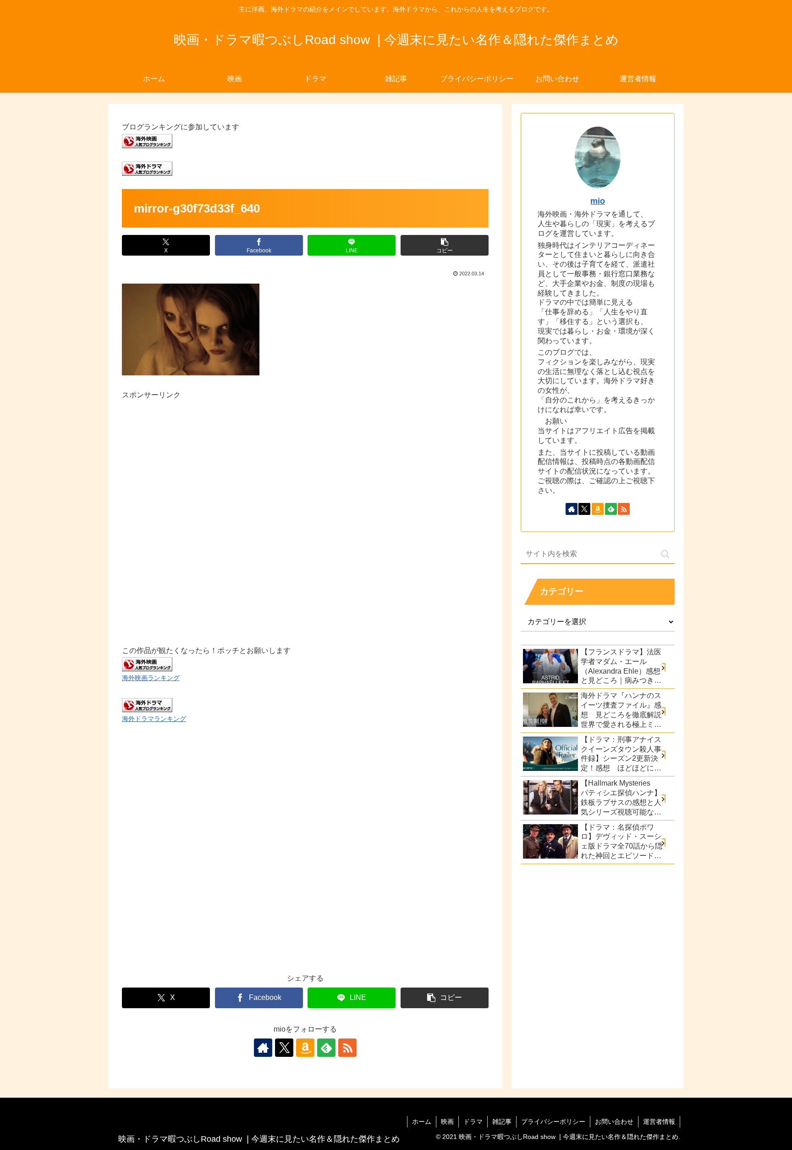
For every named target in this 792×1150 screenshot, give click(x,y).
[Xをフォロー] (284, 1047)
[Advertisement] (305, 512)
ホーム (421, 1121)
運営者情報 (659, 1121)
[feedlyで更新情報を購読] (326, 1047)
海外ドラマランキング (154, 718)
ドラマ (473, 1121)
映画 (447, 1121)
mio (597, 201)
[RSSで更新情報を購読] (347, 1047)
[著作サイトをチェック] (263, 1047)
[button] (445, 245)
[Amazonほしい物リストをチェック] (305, 1047)
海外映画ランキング (151, 677)
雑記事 (502, 1121)
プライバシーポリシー (553, 1121)
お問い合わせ (614, 1121)
